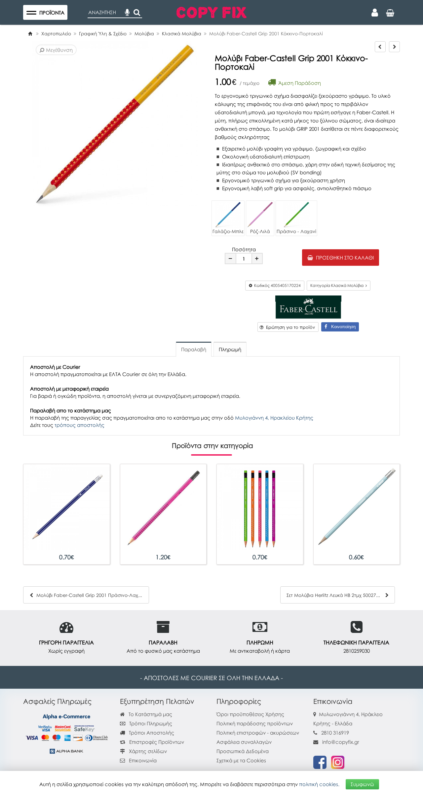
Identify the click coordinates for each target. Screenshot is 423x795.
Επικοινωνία (143, 760)
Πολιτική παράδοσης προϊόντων (254, 723)
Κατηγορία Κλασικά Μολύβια (337, 285)
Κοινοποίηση (341, 326)
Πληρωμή (230, 349)
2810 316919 (335, 733)
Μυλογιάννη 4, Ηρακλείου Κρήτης (274, 418)
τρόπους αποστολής (79, 425)
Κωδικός (276, 285)
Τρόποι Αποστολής (151, 733)
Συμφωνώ (362, 784)
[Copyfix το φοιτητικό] (211, 12)
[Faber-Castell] (308, 306)
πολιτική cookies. (319, 784)
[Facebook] (320, 762)
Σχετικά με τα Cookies (241, 760)
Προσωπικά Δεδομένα (242, 751)
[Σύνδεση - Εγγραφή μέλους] (374, 12)
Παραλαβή (193, 349)
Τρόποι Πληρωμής (150, 723)
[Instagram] (337, 762)
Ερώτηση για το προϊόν (289, 327)
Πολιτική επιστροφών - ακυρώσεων (257, 733)
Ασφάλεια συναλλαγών (244, 742)
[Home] (30, 33)
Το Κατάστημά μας (149, 714)
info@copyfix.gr (340, 742)
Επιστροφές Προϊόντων (156, 742)
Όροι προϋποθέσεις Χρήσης (250, 714)
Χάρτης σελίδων (147, 751)
